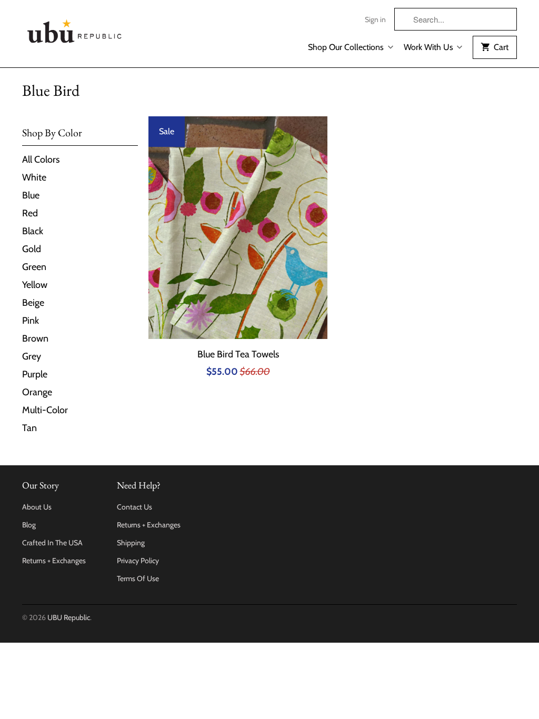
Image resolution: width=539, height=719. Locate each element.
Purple (34, 374)
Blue (30, 195)
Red (30, 213)
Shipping (131, 542)
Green (34, 267)
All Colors (40, 159)
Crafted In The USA (52, 542)
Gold (31, 249)
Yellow (34, 285)
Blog (29, 525)
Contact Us (134, 507)
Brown (35, 338)
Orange (37, 392)
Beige (33, 302)
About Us (37, 507)
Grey (31, 356)
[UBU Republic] (74, 29)
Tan (29, 428)
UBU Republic (68, 617)
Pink (30, 320)
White (34, 177)
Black (32, 231)
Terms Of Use (138, 578)
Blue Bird (50, 90)
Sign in (375, 19)
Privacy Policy (138, 560)
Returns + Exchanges (54, 560)
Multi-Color (45, 410)
